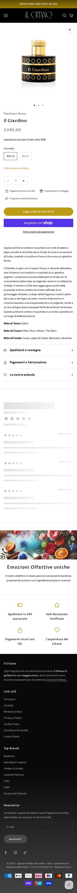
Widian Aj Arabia (13, 768)
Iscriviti (15, 839)
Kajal (6, 787)
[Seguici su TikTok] (25, 852)
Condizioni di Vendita (16, 730)
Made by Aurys (63, 867)
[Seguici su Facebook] (5, 852)
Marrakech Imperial (15, 762)
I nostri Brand (11, 736)
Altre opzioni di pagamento (38, 231)
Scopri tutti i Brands (15, 793)
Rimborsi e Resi (13, 711)
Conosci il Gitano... (56, 679)
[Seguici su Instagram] (15, 852)
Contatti (8, 705)
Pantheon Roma (15, 114)
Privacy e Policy (13, 718)
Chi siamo (9, 699)
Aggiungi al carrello (38, 211)
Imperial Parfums (14, 774)
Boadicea (9, 756)
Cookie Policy (11, 724)
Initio (7, 781)
